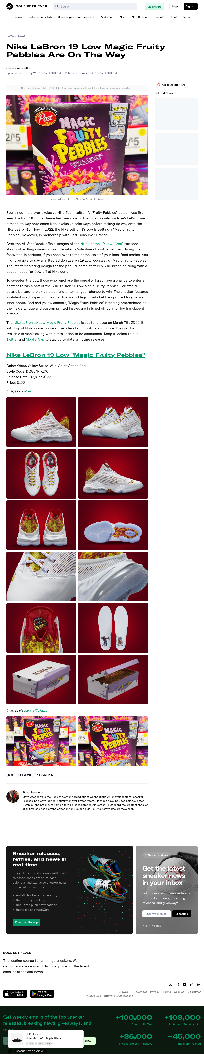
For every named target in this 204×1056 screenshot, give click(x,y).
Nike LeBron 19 (45, 774)
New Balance (140, 17)
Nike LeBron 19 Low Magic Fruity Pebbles (47, 322)
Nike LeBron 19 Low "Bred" (101, 244)
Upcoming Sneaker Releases (76, 17)
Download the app (26, 922)
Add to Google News (173, 84)
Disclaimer (194, 991)
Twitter (12, 339)
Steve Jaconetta (18, 68)
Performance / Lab (40, 17)
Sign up (190, 6)
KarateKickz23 (35, 710)
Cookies (179, 991)
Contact (141, 991)
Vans (186, 17)
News (18, 17)
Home (10, 35)
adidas (159, 17)
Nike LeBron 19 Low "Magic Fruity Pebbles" (75, 355)
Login (175, 6)
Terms (167, 991)
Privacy (155, 991)
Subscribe (182, 913)
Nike (123, 17)
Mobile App (34, 339)
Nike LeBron (25, 774)
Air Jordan (106, 17)
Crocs (173, 17)
